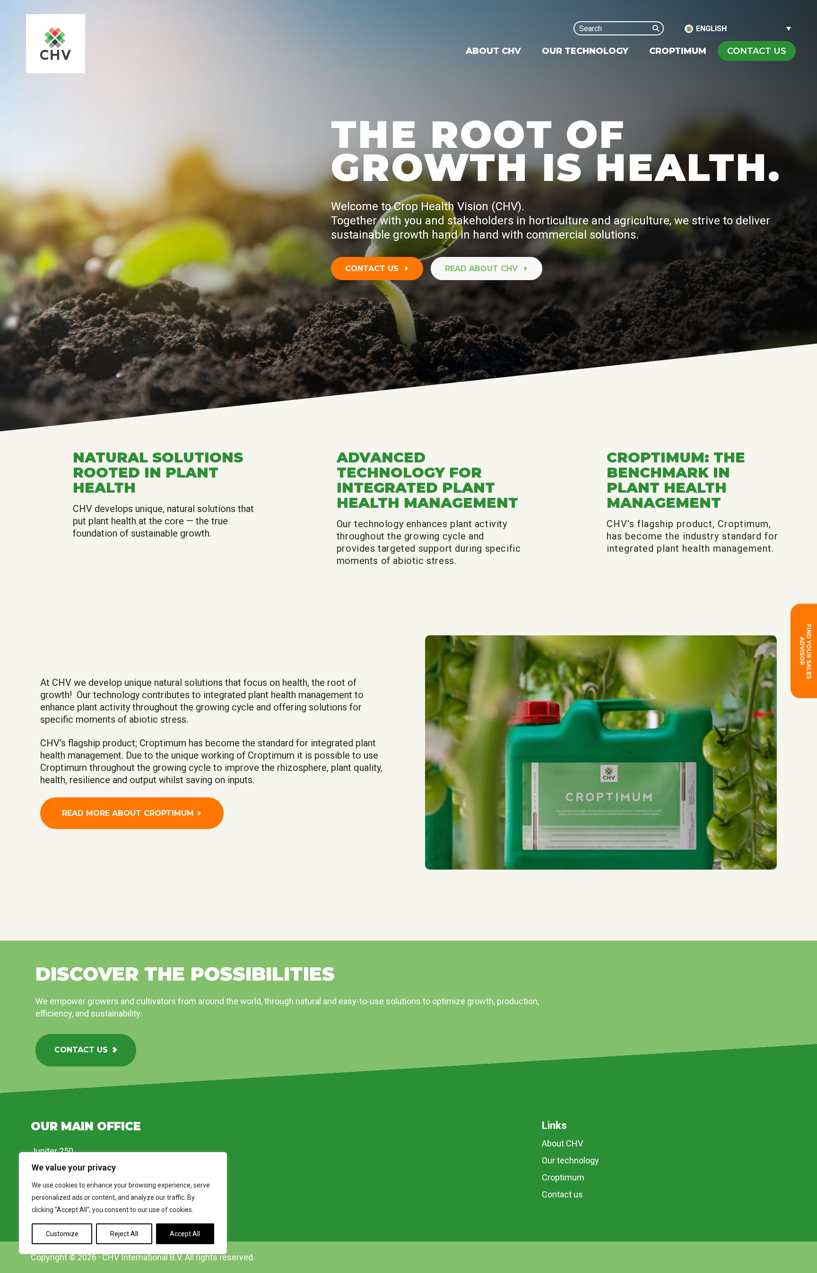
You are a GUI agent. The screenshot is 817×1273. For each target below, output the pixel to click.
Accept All (185, 1234)
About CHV (562, 1143)
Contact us (373, 268)
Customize (62, 1234)
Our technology (570, 1160)
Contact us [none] (756, 51)
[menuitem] (493, 51)
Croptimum (563, 1177)
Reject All (124, 1234)
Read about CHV (482, 268)
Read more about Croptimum (128, 813)
